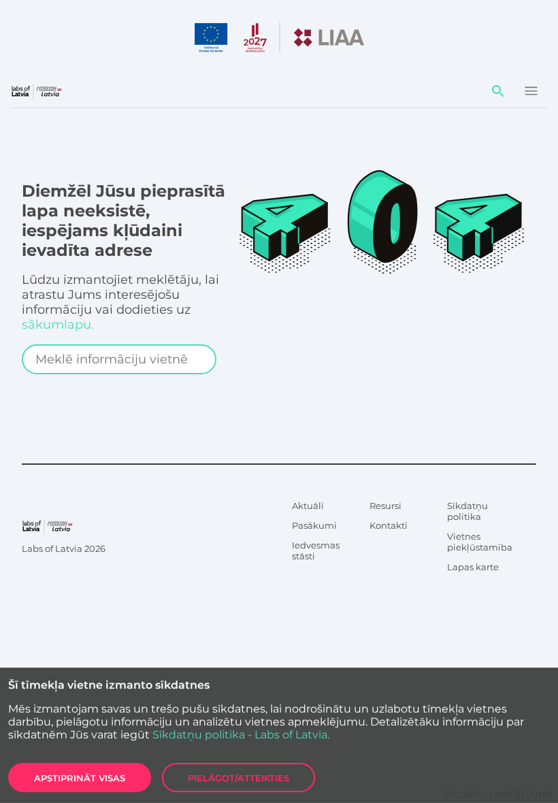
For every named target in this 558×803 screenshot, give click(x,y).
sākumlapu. (58, 324)
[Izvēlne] (530, 91)
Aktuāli (308, 505)
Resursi (385, 505)
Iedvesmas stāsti (316, 550)
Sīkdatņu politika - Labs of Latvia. (240, 734)
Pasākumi (314, 525)
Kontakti (389, 525)
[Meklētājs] (498, 91)
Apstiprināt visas (79, 777)
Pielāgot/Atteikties (238, 777)
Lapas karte (473, 566)
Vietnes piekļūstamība (479, 542)
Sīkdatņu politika (467, 511)
